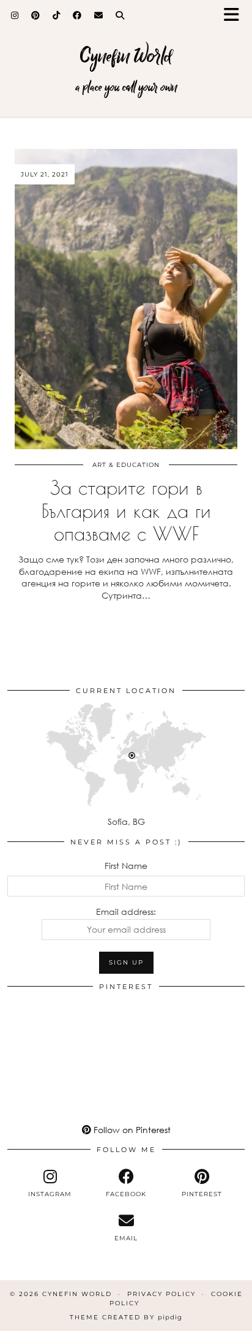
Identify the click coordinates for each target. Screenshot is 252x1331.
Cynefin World (126, 56)
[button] (235, 15)
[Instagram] (15, 15)
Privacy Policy (161, 1294)
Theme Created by (126, 1317)
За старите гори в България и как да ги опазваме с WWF (126, 510)
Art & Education (126, 465)
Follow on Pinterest (131, 1129)
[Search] (120, 15)
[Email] (98, 15)
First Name (126, 865)
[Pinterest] (35, 15)
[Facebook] (77, 15)
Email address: (126, 911)
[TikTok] (57, 15)
